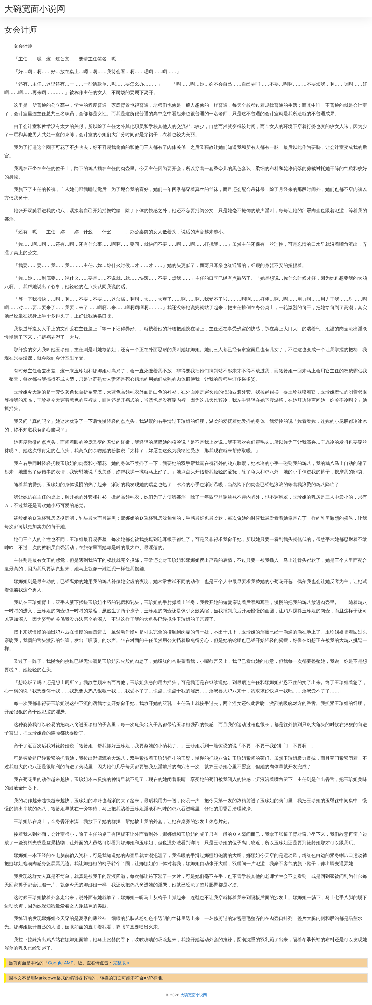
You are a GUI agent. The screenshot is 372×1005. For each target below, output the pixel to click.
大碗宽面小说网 (34, 8)
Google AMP (61, 963)
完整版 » (121, 963)
